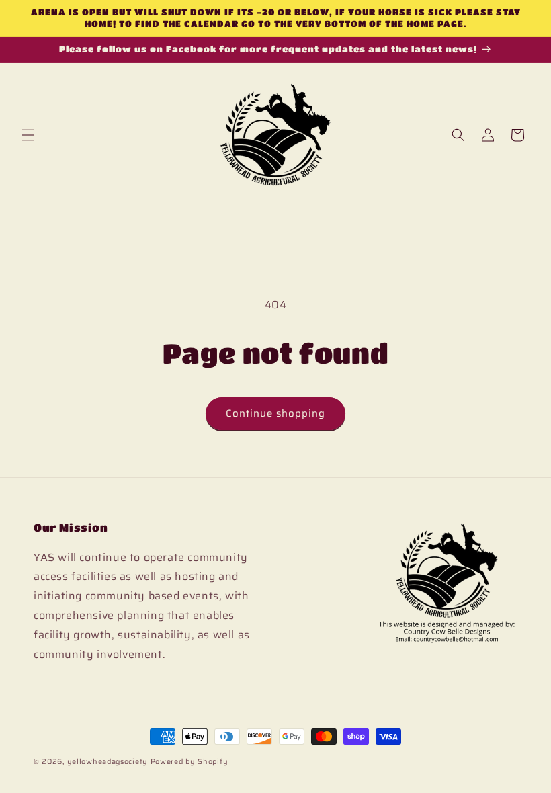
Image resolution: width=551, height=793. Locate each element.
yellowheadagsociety (107, 761)
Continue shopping (275, 413)
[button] (28, 135)
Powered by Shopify (189, 761)
